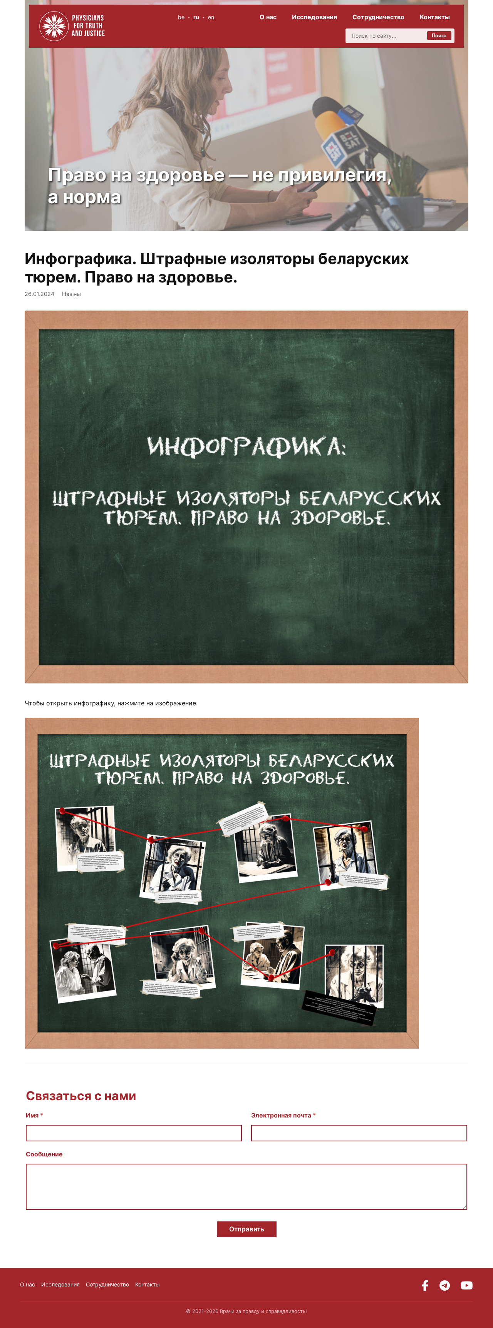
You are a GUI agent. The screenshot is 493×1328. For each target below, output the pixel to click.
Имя (34, 1115)
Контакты (435, 17)
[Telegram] (444, 1285)
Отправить (246, 1229)
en (211, 17)
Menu (238, 17)
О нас (268, 17)
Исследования (314, 17)
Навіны (71, 294)
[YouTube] (467, 1285)
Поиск (439, 35)
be (181, 17)
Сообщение (44, 1154)
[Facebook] (425, 1285)
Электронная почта (283, 1115)
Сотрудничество (378, 17)
